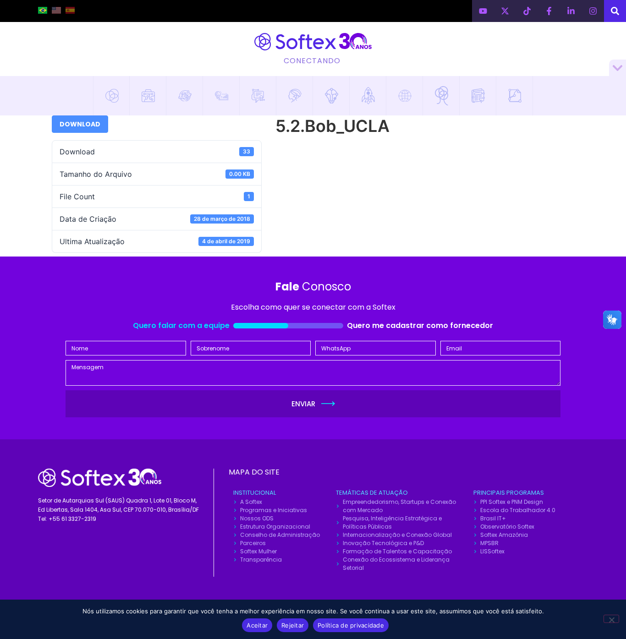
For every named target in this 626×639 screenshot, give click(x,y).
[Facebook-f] (549, 11)
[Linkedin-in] (571, 11)
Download (80, 124)
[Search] (615, 11)
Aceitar (257, 625)
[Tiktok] (527, 11)
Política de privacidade (351, 625)
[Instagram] (593, 11)
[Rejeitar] (611, 619)
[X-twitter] (505, 11)
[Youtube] (483, 11)
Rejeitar (292, 625)
